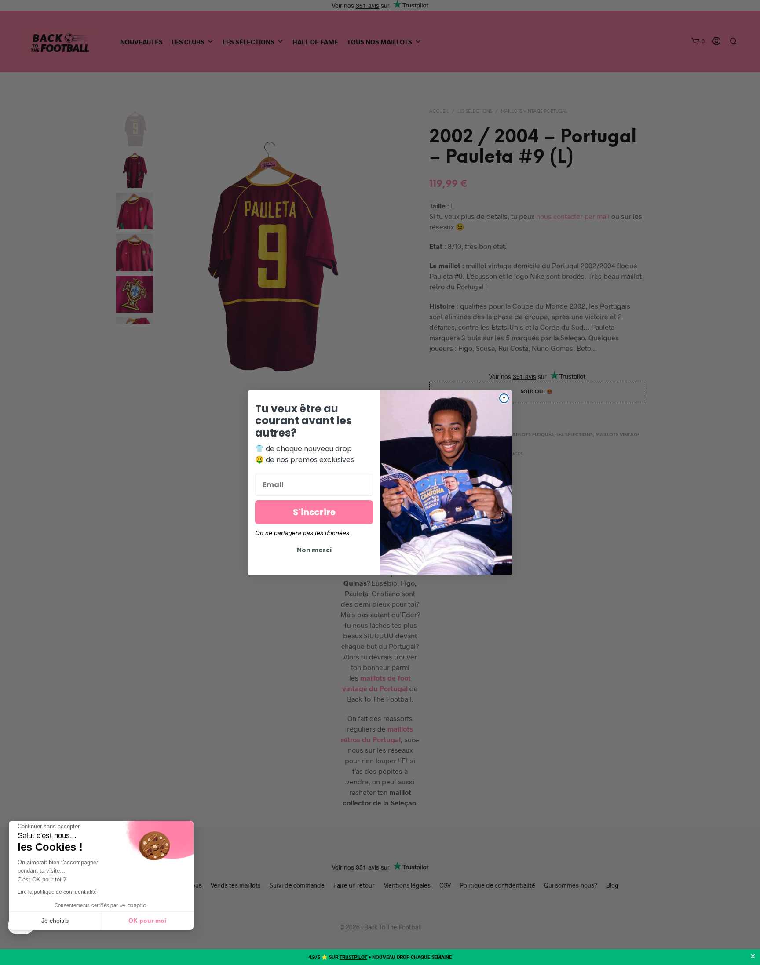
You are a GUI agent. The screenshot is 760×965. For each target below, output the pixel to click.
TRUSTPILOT (353, 957)
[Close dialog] (504, 398)
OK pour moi (147, 920)
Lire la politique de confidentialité (57, 892)
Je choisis (55, 920)
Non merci (314, 550)
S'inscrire (314, 512)
